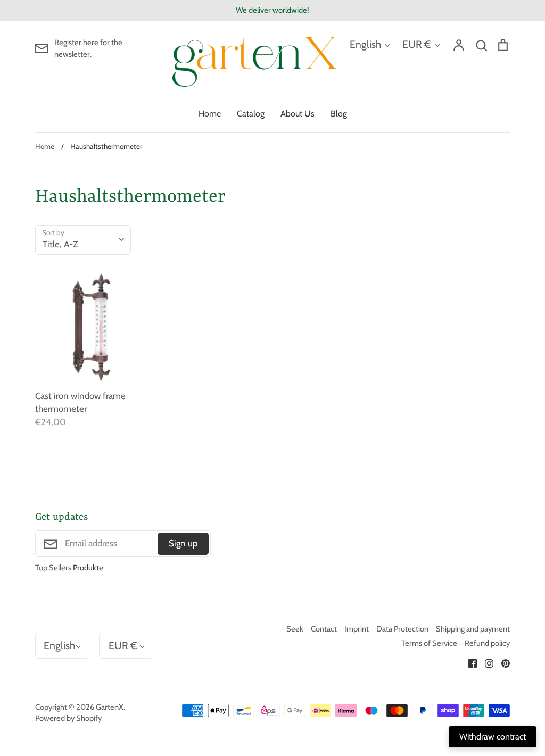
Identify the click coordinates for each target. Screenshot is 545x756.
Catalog (251, 114)
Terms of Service (429, 643)
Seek (294, 629)
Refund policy (487, 643)
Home (210, 114)
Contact (324, 629)
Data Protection (402, 629)
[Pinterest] (501, 662)
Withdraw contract (492, 737)
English (365, 44)
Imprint (356, 629)
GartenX (109, 707)
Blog (339, 114)
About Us (297, 114)
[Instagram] (485, 662)
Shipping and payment (473, 629)
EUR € (416, 44)
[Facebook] (468, 662)
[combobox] (83, 240)
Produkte (88, 567)
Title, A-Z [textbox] (60, 244)
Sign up (183, 543)
